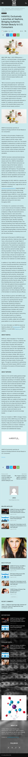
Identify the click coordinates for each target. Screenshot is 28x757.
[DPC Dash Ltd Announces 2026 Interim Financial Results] (5, 519)
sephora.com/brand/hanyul (8, 188)
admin (6, 31)
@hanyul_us (18, 329)
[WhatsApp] (18, 34)
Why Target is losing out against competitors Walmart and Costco (21, 477)
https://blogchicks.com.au (14, 499)
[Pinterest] (14, 34)
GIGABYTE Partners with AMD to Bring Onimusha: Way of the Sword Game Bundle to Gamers (17, 511)
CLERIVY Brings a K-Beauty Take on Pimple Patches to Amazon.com (17, 591)
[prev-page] (2, 532)
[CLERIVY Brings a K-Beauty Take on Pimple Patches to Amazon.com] (5, 591)
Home (2, 8)
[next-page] (5, 532)
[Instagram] (12, 747)
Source (3, 457)
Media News (7, 8)
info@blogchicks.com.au (13, 737)
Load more (13, 596)
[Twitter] (11, 34)
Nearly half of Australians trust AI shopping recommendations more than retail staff (18, 526)
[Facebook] (7, 34)
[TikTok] (15, 747)
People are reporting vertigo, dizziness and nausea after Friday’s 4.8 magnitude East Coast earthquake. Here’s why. (13, 606)
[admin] (2, 31)
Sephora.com (16, 327)
